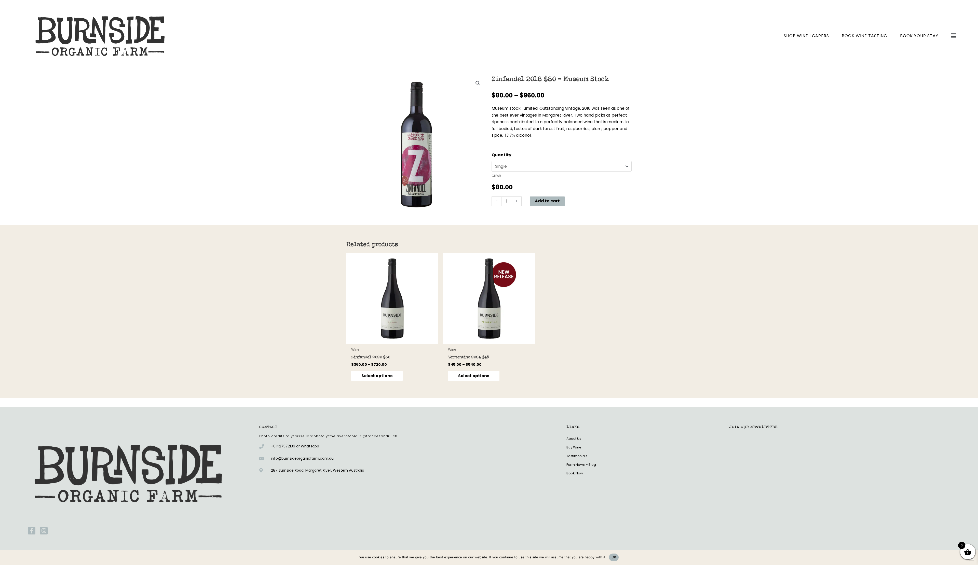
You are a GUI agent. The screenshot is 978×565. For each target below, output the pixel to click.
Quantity (501, 155)
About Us (573, 438)
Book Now (574, 473)
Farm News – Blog (581, 464)
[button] (953, 36)
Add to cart (547, 201)
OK (614, 557)
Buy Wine (573, 447)
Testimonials (576, 456)
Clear (496, 176)
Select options (376, 376)
